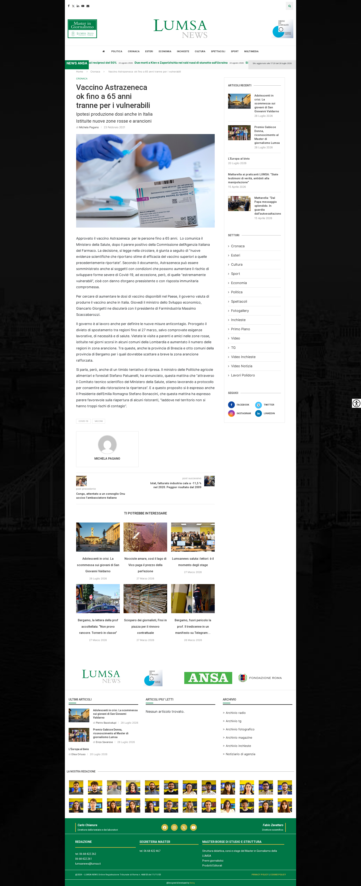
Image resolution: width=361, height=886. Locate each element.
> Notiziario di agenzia (239, 754)
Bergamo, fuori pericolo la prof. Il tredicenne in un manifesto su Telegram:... (193, 626)
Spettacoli (218, 51)
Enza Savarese (104, 741)
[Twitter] (73, 6)
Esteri (149, 51)
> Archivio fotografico (239, 729)
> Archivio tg (232, 721)
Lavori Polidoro (243, 375)
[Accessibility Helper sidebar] (356, 403)
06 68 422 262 (87, 853)
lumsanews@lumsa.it (88, 863)
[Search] (289, 6)
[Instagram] (174, 827)
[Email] (87, 6)
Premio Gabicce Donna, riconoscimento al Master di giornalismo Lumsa (267, 135)
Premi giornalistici (212, 860)
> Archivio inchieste (237, 746)
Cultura (200, 51)
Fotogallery (240, 311)
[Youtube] (82, 6)
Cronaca (134, 51)
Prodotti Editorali (212, 865)
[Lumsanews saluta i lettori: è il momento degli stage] (193, 537)
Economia (165, 51)
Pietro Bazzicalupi (106, 722)
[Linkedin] (78, 6)
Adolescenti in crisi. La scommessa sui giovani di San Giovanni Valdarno (98, 565)
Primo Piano (240, 329)
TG (233, 348)
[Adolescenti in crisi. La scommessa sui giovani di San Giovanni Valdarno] (98, 537)
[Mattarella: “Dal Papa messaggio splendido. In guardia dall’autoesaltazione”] (239, 203)
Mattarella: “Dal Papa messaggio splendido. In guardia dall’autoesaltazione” (267, 205)
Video (235, 338)
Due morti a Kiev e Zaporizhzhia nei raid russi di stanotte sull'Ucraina (169, 62)
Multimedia (251, 51)
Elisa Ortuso (78, 754)
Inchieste (183, 51)
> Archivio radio (234, 713)
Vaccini (99, 421)
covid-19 (83, 421)
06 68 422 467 (152, 850)
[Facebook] (69, 6)
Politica (116, 51)
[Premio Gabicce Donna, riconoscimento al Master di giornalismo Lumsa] (239, 132)
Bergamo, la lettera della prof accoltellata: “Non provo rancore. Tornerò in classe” (98, 626)
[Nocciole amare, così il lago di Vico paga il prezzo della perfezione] (145, 537)
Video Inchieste (243, 357)
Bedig (192, 883)
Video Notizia (241, 366)
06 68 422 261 (83, 858)
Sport (235, 51)
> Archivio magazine (237, 737)
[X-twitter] (183, 827)
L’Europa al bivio (239, 158)
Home (79, 71)
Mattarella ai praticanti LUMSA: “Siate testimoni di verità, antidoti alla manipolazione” (253, 178)
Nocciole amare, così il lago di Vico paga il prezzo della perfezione (145, 565)
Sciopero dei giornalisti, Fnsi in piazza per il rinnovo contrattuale (145, 626)
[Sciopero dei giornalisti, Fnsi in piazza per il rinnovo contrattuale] (145, 598)
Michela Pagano (89, 127)
